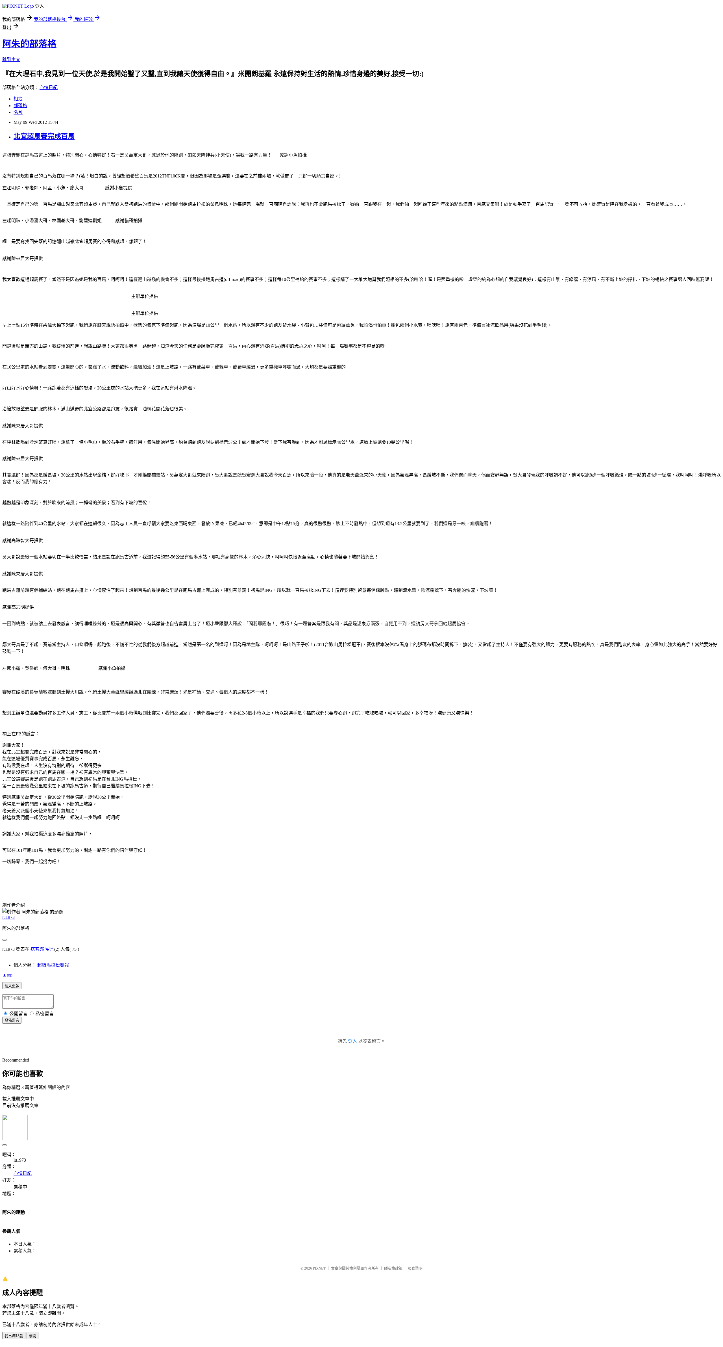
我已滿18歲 (14, 1336)
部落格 (20, 105)
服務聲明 (415, 1268)
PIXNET (319, 1268)
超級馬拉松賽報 (53, 965)
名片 (18, 112)
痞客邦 (37, 949)
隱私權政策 (393, 1268)
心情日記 (49, 87)
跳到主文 (11, 59)
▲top (7, 975)
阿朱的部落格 (29, 44)
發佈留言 (12, 1020)
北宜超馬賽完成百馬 (44, 136)
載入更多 (12, 986)
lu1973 (8, 917)
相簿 (18, 98)
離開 (32, 1336)
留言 (49, 949)
